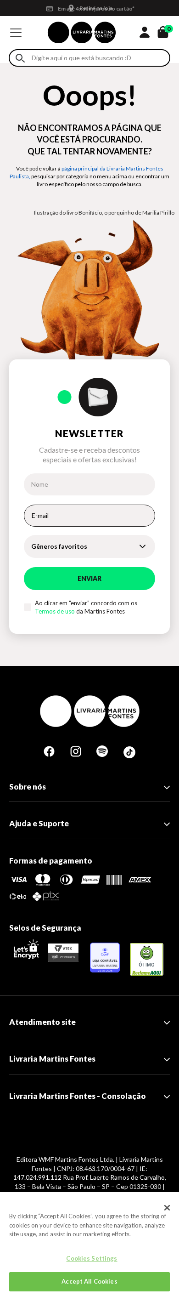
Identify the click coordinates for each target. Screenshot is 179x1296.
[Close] (167, 1208)
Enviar (89, 578)
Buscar (20, 58)
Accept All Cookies (89, 1281)
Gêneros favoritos (59, 546)
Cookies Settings (91, 1258)
